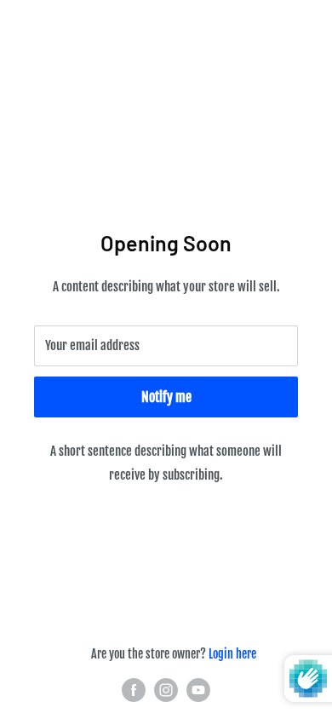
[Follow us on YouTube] (198, 690)
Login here (232, 654)
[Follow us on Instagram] (166, 690)
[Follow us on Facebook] (134, 690)
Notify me (166, 397)
